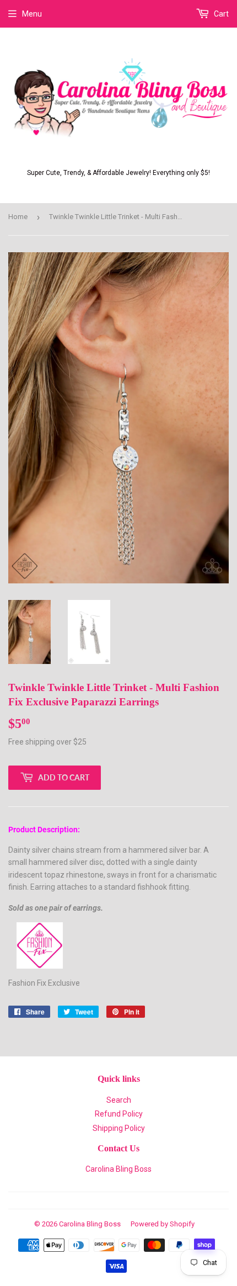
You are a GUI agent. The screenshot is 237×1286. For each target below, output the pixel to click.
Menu (32, 13)
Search (118, 1100)
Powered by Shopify (163, 1224)
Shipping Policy (119, 1128)
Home (18, 216)
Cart (220, 13)
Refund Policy (119, 1113)
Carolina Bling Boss (118, 1169)
